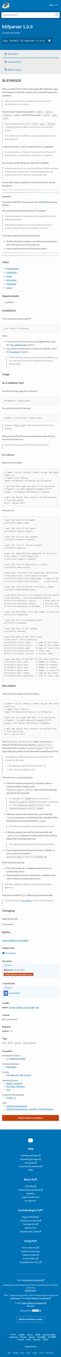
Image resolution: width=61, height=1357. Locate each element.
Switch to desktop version (31, 1319)
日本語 (37, 1334)
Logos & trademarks (30, 1197)
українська (13, 1337)
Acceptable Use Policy (29, 1262)
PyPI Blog (29, 1186)
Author (9, 287)
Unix (8, 1089)
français (30, 1334)
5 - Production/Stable (16, 1058)
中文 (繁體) (52, 1337)
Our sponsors (30, 1200)
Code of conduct (29, 1255)
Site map (30, 1305)
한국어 (45, 1339)
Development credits (29, 1231)
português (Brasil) (49, 1334)
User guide (29, 1162)
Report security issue (30, 1251)
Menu (51, 5)
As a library (15, 352)
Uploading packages (29, 1159)
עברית (28, 1339)
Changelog (11, 283)
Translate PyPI (29, 1224)
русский (20, 1339)
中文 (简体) (41, 1337)
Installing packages (29, 1155)
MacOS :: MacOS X (14, 1083)
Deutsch (32, 1337)
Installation (11, 272)
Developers (11, 1066)
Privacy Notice (29, 1258)
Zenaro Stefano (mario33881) (15, 940)
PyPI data (7, 965)
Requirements (12, 268)
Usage (9, 276)
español (22, 1334)
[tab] (30, 54)
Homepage (11, 953)
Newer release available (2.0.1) (18, 974)
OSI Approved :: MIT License (18, 1075)
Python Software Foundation (36, 1298)
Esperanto (36, 1339)
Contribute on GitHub (29, 1220)
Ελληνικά (23, 1337)
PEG (45, 202)
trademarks (15, 1298)
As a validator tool (18, 344)
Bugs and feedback (30, 1216)
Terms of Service (29, 1247)
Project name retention (29, 1166)
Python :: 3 (11, 1097)
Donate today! (30, 1290)
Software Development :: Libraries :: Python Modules (29, 1109)
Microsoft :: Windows (15, 1086)
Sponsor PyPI (30, 1227)
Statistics (30, 1193)
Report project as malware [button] (30, 1117)
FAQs (30, 1170)
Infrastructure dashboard (29, 1190)
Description (11, 280)
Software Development (16, 1106)
